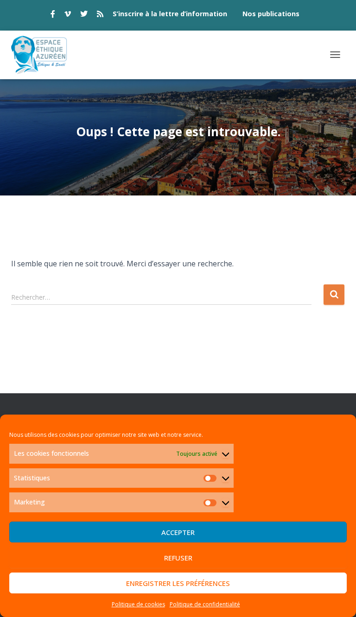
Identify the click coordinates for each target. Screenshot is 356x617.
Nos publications (270, 13)
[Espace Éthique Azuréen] (43, 55)
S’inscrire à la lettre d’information (170, 13)
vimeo (67, 15)
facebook (53, 15)
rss (100, 15)
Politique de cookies (138, 604)
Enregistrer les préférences (178, 583)
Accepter (178, 532)
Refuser (178, 557)
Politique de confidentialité (205, 604)
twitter (84, 15)
